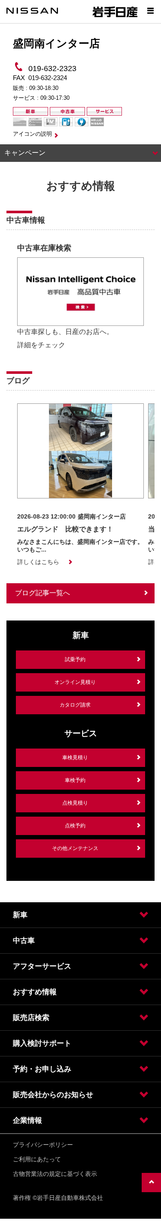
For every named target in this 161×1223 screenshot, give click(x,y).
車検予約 (75, 780)
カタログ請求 (75, 705)
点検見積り (75, 803)
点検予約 (75, 826)
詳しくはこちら (38, 561)
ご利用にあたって (37, 1159)
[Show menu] (150, 10)
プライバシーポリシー (43, 1144)
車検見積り (75, 758)
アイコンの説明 (32, 134)
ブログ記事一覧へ (42, 593)
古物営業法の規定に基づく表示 (55, 1173)
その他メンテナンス (75, 848)
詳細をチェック (41, 345)
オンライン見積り (75, 682)
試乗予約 (75, 659)
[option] (80, 298)
